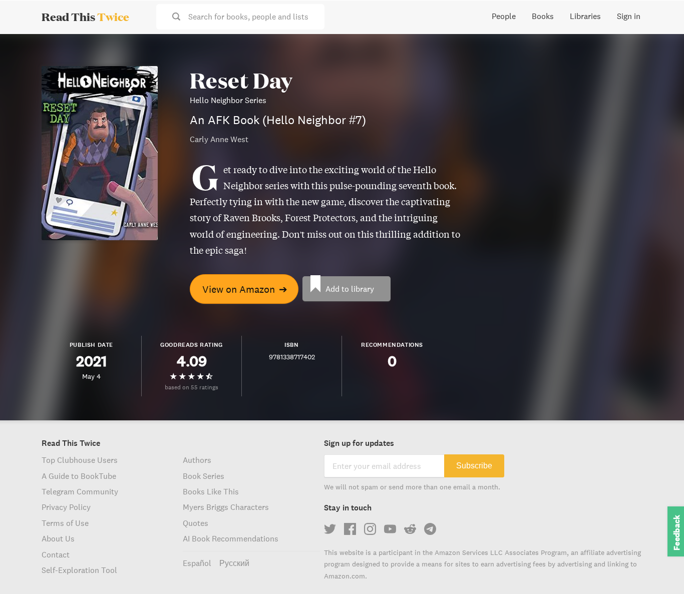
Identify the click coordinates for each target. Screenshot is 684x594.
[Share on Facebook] (660, 68)
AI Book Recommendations (230, 538)
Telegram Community (80, 491)
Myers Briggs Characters (226, 507)
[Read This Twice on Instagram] (370, 529)
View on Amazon (244, 289)
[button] (658, 568)
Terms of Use (65, 523)
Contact (56, 554)
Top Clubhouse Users (80, 460)
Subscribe (474, 465)
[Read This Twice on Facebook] (350, 529)
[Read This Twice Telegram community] (430, 529)
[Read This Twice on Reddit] (410, 529)
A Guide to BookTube (79, 476)
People (504, 16)
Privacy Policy (66, 507)
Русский (234, 563)
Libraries (585, 16)
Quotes (195, 523)
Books (543, 16)
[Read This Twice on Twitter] (330, 529)
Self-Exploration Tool (79, 570)
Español (197, 563)
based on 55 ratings (191, 387)
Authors (197, 460)
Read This (85, 16)
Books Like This (211, 491)
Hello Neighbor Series (228, 100)
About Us (58, 538)
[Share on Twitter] (660, 50)
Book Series (203, 476)
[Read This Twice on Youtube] (390, 529)
